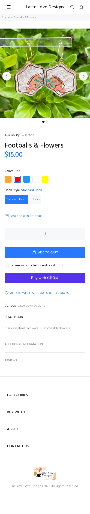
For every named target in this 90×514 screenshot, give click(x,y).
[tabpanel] (45, 73)
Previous (6, 76)
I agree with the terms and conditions (36, 265)
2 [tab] (46, 122)
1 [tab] (43, 122)
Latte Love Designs (31, 305)
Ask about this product (27, 216)
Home (5, 17)
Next (83, 76)
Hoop (36, 199)
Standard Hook (16, 199)
